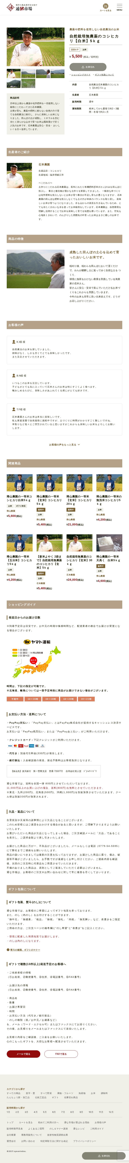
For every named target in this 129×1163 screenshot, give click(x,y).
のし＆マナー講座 (59, 1128)
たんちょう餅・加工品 (18, 1097)
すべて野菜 (46, 1093)
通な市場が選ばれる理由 (76, 1122)
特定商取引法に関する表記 (54, 1141)
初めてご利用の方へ (48, 1122)
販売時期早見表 (15, 1128)
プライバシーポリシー (84, 1141)
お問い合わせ (28, 1141)
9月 (81, 1112)
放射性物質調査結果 (57, 1134)
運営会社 (11, 1141)
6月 (54, 1112)
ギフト (55, 1097)
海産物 (82, 1093)
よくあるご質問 (36, 1128)
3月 (26, 1112)
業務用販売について (31, 1134)
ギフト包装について (104, 75)
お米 (93, 1093)
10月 (91, 1112)
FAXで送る (61, 1054)
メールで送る (23, 1054)
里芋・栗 (30, 1093)
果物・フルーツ (65, 1093)
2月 (17, 1112)
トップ (10, 1122)
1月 (8, 1112)
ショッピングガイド (80, 75)
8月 (72, 1112)
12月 (111, 1112)
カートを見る (26, 1122)
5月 (45, 1112)
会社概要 (11, 1134)
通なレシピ (79, 1128)
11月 (101, 1112)
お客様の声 (100, 1122)
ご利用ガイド (97, 1128)
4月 (36, 1112)
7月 (63, 1112)
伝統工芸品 (41, 1097)
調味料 (104, 1093)
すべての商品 (13, 1093)
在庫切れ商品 (71, 1097)
